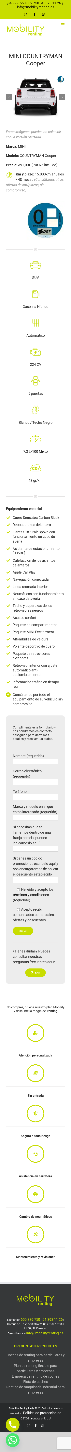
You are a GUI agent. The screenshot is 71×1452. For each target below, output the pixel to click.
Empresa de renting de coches (35, 1376)
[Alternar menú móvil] (63, 25)
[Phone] (13, 1425)
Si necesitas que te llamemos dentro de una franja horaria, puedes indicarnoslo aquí (32, 835)
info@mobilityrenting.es (35, 7)
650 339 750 (29, 3)
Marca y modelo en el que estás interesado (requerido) (35, 809)
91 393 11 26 (51, 3)
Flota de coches (35, 1382)
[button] (9, 97)
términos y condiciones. (31, 895)
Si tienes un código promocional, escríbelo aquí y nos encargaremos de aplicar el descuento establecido (35, 866)
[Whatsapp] (13, 1440)
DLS (47, 1418)
